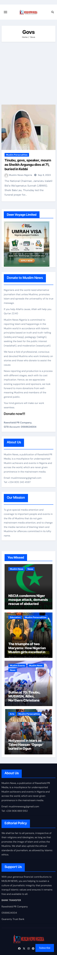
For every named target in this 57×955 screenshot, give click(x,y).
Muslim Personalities (17, 154)
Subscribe (44, 947)
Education (15, 617)
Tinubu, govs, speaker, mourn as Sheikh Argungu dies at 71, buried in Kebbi (28, 164)
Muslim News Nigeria (21, 175)
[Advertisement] (28, 73)
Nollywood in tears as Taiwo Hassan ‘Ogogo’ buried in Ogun (25, 744)
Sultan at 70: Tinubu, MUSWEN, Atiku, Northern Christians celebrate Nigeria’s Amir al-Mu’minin (27, 700)
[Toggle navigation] (5, 12)
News (30, 569)
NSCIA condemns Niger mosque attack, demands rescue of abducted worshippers (28, 602)
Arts (12, 714)
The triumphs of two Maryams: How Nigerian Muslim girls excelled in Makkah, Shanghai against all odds (27, 652)
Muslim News (16, 569)
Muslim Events (17, 665)
